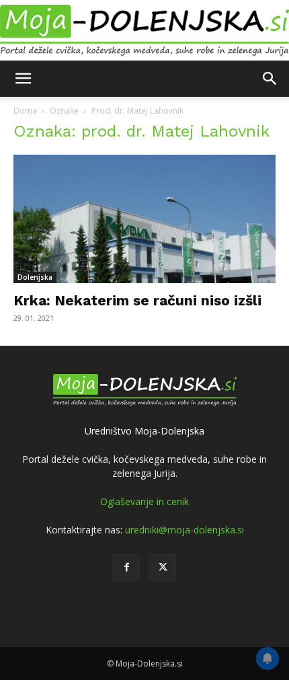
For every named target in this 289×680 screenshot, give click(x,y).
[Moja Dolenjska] (144, 30)
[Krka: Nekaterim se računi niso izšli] (144, 219)
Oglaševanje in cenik (144, 501)
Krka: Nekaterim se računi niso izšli (137, 300)
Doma (25, 110)
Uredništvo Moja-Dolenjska (144, 430)
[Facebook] (126, 567)
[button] (22, 79)
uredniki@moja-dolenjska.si (184, 529)
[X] (162, 567)
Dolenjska (34, 277)
